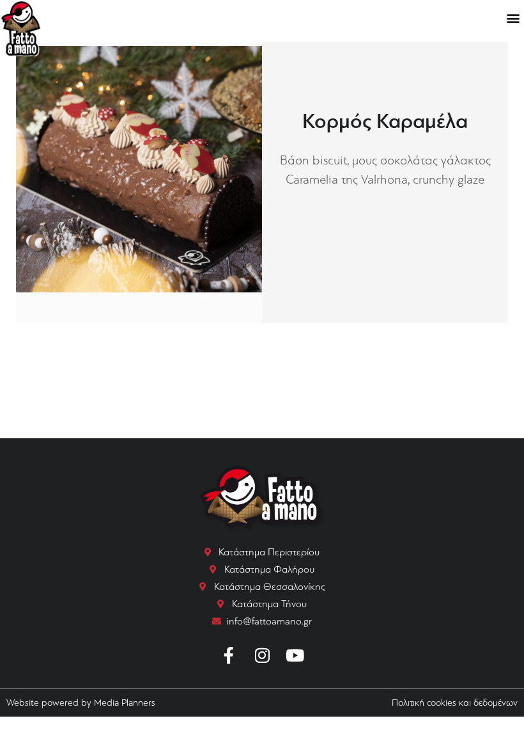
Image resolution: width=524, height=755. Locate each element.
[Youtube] (295, 655)
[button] (513, 17)
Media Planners (124, 702)
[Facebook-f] (229, 655)
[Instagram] (262, 655)
